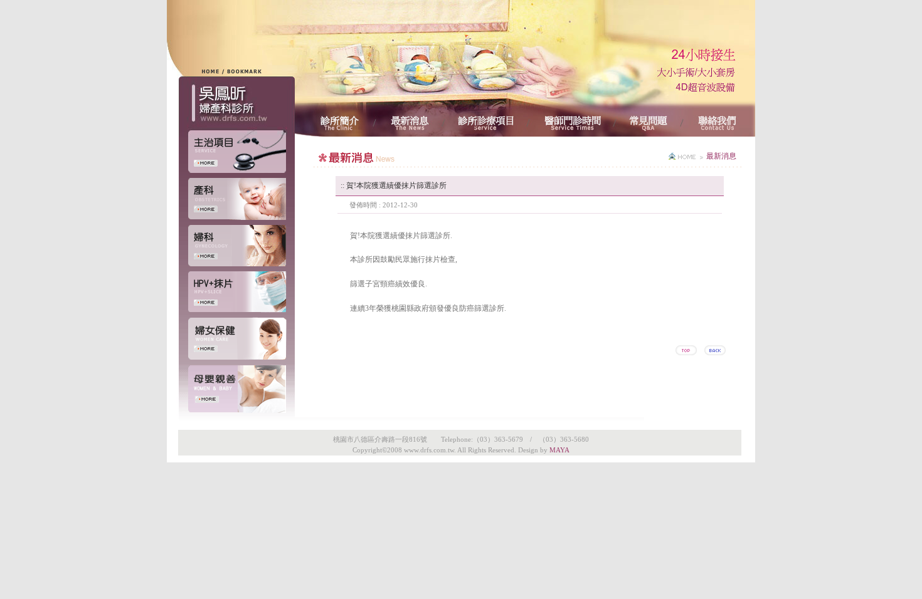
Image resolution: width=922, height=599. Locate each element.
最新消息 (721, 156)
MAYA (559, 450)
